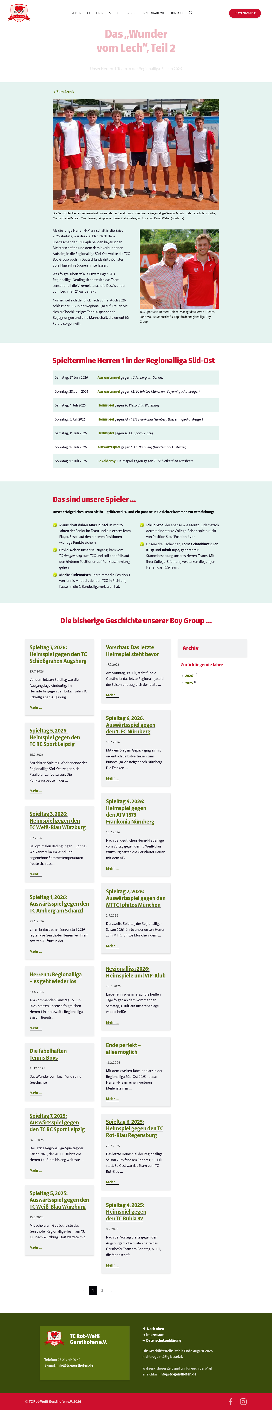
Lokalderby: (107, 461)
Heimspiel (106, 405)
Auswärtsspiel (109, 377)
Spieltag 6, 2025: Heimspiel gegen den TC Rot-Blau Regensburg (134, 1129)
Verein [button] (77, 13)
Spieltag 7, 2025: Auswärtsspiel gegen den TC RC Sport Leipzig (57, 1123)
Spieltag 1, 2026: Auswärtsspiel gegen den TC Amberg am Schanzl (59, 904)
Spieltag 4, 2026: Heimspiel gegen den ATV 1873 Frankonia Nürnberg (130, 811)
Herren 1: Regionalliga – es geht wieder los (56, 978)
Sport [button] (113, 13)
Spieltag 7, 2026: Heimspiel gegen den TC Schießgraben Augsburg (58, 654)
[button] (136, 154)
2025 (189, 683)
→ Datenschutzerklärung (161, 1340)
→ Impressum (153, 1334)
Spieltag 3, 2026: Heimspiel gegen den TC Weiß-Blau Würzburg (58, 821)
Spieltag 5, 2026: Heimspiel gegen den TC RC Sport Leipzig (55, 737)
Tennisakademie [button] (152, 13)
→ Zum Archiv (64, 92)
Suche (192, 13)
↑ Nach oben (153, 1329)
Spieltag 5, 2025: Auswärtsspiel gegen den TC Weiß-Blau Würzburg (59, 1200)
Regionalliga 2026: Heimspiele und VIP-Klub (136, 972)
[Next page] (111, 1290)
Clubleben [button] (95, 13)
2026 (189, 675)
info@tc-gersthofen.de (74, 1365)
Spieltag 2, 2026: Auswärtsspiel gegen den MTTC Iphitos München (136, 898)
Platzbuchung (245, 13)
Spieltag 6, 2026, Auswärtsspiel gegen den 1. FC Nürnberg (130, 725)
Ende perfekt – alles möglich (123, 1049)
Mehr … (36, 707)
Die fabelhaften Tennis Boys (48, 1054)
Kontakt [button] (176, 13)
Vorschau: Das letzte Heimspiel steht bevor (132, 651)
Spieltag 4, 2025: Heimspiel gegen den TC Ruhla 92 (126, 1212)
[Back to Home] (19, 13)
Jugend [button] (129, 13)
